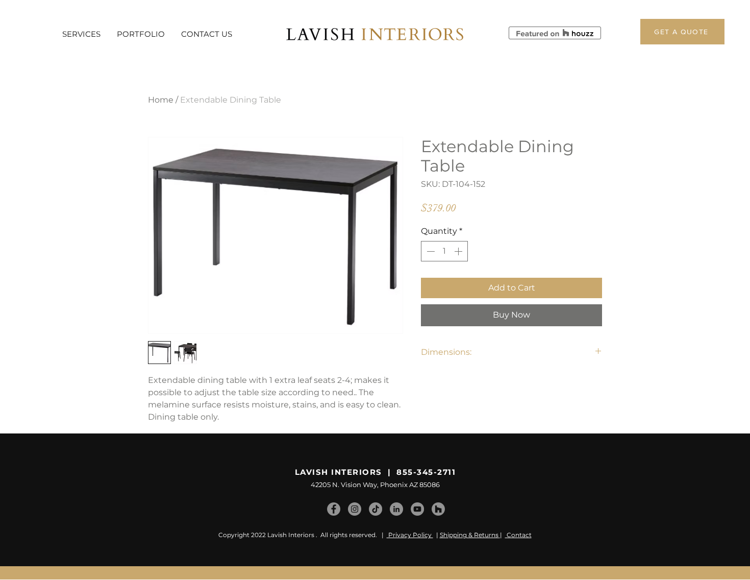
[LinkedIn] (396, 509)
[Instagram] (354, 509)
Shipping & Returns (469, 535)
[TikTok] (375, 509)
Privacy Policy (410, 535)
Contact (518, 535)
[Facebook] (333, 509)
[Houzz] (438, 509)
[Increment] (459, 251)
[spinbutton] (444, 251)
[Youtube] (417, 509)
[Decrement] (429, 251)
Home (160, 100)
